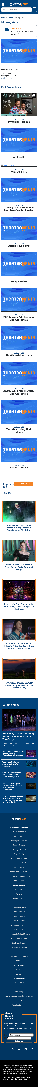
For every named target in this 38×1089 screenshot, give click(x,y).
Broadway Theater (19, 832)
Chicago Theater (19, 836)
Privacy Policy (13, 1079)
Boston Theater (19, 845)
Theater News (19, 889)
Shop (19, 987)
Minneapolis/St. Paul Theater (19, 876)
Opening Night (19, 898)
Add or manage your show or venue (19, 996)
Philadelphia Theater (19, 858)
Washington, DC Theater (19, 872)
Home (3, 18)
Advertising (19, 992)
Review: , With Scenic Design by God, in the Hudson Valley (19, 685)
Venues (10, 18)
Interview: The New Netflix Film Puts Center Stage (19, 646)
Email (6, 1035)
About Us (19, 1000)
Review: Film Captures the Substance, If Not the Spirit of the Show (19, 606)
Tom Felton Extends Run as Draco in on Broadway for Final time (19, 527)
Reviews (19, 894)
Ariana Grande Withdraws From (19, 567)
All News (19, 961)
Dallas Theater (19, 921)
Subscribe (19, 1041)
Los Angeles (19, 119)
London (19, 974)
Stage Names (19, 983)
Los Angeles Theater (19, 840)
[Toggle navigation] (1, 4)
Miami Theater (19, 854)
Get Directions (6, 78)
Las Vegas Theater (19, 849)
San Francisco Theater (19, 863)
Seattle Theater (19, 867)
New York (19, 969)
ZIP (5, 1038)
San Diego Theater (19, 943)
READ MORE (22, 484)
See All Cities (19, 881)
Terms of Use (23, 1079)
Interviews (19, 903)
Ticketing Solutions (19, 1005)
